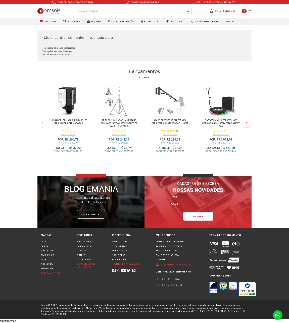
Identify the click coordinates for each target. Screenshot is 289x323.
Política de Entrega (167, 255)
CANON (44, 246)
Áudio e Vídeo (177, 21)
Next (247, 123)
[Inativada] (213, 287)
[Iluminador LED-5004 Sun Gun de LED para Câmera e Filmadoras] (68, 101)
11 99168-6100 (171, 285)
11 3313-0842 (170, 279)
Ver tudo (144, 77)
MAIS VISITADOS (85, 242)
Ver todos (50, 21)
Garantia (161, 260)
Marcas (230, 22)
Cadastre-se (229, 11)
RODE (43, 260)
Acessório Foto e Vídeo (206, 21)
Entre (217, 11)
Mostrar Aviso (8, 320)
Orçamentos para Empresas (176, 265)
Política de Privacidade (125, 264)
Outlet (245, 22)
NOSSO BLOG (118, 255)
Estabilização (151, 21)
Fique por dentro (91, 214)
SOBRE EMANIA (119, 242)
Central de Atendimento (170, 242)
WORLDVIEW (47, 264)
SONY (43, 242)
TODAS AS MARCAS (50, 273)
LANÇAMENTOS (84, 246)
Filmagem (96, 21)
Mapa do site (119, 251)
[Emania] (48, 11)
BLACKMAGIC (47, 255)
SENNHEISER (47, 268)
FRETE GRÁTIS (84, 260)
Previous (42, 123)
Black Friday (119, 260)
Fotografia (73, 21)
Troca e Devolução (167, 251)
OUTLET (81, 255)
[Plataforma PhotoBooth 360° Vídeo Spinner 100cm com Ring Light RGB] (221, 101)
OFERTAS (81, 251)
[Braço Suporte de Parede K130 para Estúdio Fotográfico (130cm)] (170, 101)
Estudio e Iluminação (122, 21)
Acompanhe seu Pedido (169, 246)
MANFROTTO (47, 251)
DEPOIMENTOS (119, 246)
